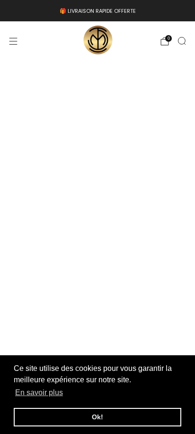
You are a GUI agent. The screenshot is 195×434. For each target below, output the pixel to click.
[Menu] (13, 41)
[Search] (181, 41)
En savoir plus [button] (39, 392)
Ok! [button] (97, 417)
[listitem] (97, 10)
